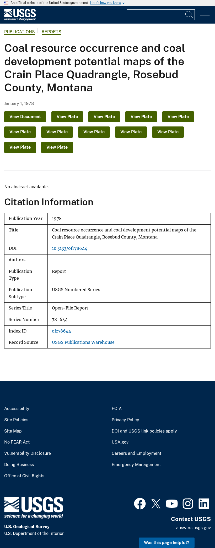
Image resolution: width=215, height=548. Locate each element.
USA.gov (120, 442)
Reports (51, 31)
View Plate (67, 116)
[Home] (20, 19)
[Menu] (205, 15)
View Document (25, 116)
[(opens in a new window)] (140, 503)
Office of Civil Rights (24, 476)
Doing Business (19, 464)
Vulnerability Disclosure (27, 453)
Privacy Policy (125, 420)
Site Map (13, 431)
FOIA (117, 408)
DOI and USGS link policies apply (144, 431)
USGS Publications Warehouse (83, 342)
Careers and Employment (136, 453)
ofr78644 (61, 331)
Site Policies (16, 420)
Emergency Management (136, 464)
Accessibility (16, 408)
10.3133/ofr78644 (69, 248)
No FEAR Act (17, 442)
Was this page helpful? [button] (166, 542)
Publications (19, 31)
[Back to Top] (196, 529)
